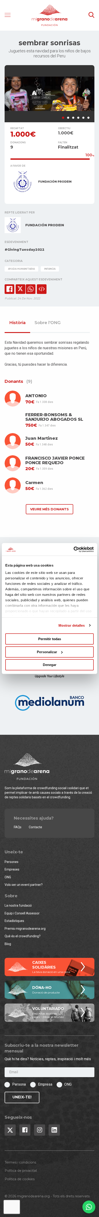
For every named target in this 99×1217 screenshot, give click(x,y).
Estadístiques (14, 921)
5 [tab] (83, 118)
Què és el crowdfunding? (23, 936)
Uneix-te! (22, 1097)
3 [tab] (73, 118)
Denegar (49, 665)
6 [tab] (88, 118)
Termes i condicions (20, 1162)
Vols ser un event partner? (24, 885)
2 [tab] (68, 118)
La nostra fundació (18, 905)
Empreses (12, 869)
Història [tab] (17, 323)
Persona (19, 1084)
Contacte (35, 827)
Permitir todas (49, 639)
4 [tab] (78, 118)
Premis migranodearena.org (25, 928)
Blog (8, 944)
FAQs (17, 827)
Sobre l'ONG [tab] (48, 323)
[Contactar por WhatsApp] (88, 1207)
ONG (8, 877)
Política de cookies (20, 1179)
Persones (11, 862)
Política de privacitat (21, 1171)
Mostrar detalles (71, 625)
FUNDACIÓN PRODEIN (55, 181)
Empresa (45, 1084)
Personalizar (47, 652)
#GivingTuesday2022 (24, 250)
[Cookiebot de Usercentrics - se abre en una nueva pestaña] (73, 549)
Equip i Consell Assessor (22, 913)
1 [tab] (63, 118)
